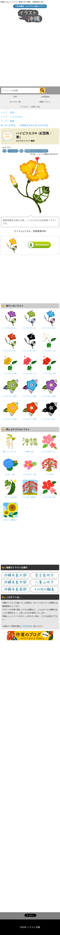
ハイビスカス (13, 151)
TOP (15, 97)
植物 (21, 151)
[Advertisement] (30, 55)
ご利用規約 (45, 97)
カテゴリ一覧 (15, 102)
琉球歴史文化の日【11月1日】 (36, 151)
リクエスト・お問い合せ (30, 107)
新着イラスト (45, 102)
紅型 (4, 151)
